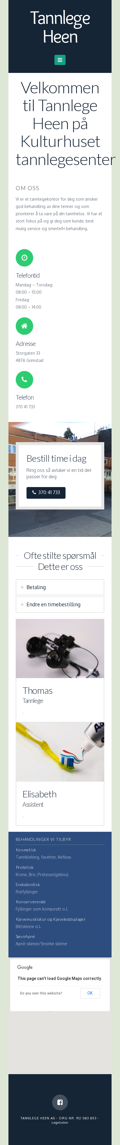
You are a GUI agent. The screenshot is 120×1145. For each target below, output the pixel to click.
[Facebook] (60, 1102)
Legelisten (60, 1123)
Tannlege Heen (60, 26)
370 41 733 (49, 492)
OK (90, 993)
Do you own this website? (41, 993)
